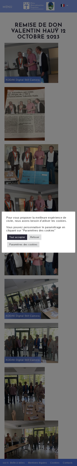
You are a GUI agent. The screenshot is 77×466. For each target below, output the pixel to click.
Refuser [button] (34, 237)
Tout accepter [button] (17, 237)
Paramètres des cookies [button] (23, 244)
